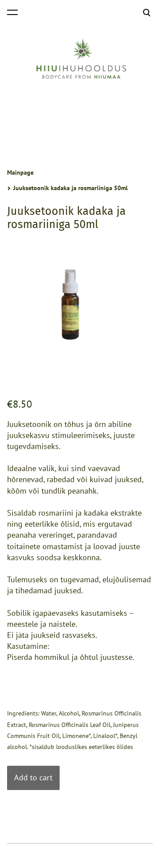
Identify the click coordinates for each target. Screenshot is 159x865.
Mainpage (20, 172)
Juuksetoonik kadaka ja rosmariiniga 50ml (70, 188)
